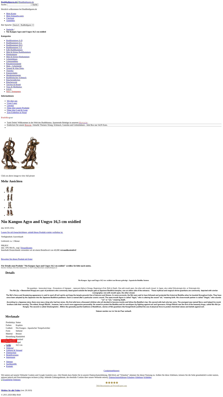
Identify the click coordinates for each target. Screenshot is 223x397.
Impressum (10, 357)
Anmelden (10, 20)
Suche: (4, 4)
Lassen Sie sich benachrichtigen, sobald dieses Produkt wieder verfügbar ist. (32, 232)
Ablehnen (139, 377)
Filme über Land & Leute (17, 110)
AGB (8, 346)
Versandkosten (26, 248)
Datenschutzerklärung (118, 377)
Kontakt (9, 366)
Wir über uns (12, 101)
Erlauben (131, 377)
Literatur (10, 105)
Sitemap (9, 362)
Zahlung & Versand (14, 350)
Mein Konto (11, 13)
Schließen (148, 377)
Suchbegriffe (11, 364)
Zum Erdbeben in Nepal (17, 112)
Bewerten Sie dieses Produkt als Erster (16, 259)
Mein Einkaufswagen (15, 16)
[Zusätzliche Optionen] (11, 380)
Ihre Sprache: (6, 25)
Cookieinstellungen (111, 371)
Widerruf (9, 348)
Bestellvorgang (12, 355)
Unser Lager (12, 103)
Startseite (10, 29)
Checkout (10, 18)
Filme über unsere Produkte (18, 108)
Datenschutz (11, 353)
